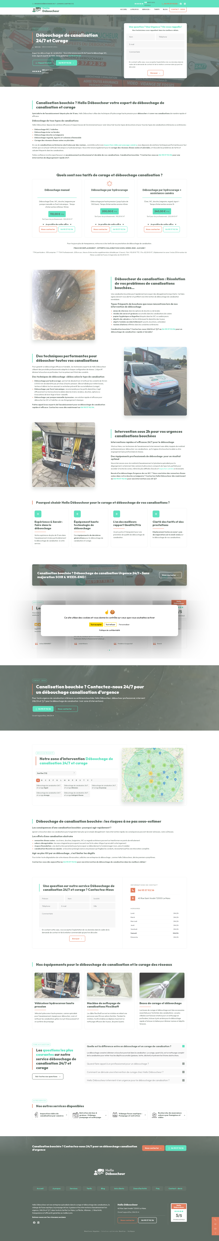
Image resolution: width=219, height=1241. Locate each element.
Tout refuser (110, 624)
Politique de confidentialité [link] (109, 630)
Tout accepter (96, 624)
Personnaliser (124, 624)
